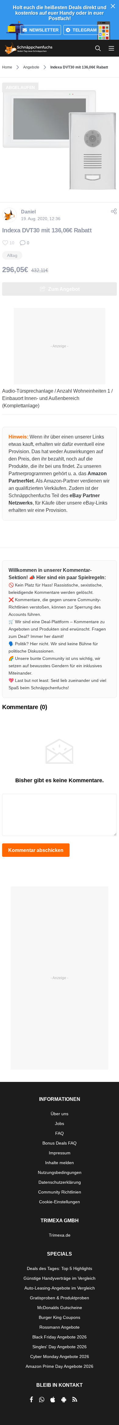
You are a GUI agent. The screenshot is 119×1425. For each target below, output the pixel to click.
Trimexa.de (59, 1235)
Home (7, 67)
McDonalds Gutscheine (59, 1307)
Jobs (59, 1123)
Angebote (31, 67)
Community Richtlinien (59, 1192)
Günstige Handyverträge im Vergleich (59, 1278)
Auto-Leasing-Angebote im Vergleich (59, 1288)
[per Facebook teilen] (31, 1400)
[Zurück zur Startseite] (28, 48)
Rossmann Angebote (59, 1327)
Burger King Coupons (59, 1317)
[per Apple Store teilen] (52, 1400)
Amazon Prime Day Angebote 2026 (59, 1366)
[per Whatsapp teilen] (41, 1400)
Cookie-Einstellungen (59, 1201)
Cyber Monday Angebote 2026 (59, 1356)
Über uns (59, 1113)
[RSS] (74, 1400)
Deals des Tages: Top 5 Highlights (59, 1268)
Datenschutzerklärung (59, 1182)
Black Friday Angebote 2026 (59, 1336)
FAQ (59, 1133)
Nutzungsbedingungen (59, 1172)
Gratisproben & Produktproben (59, 1297)
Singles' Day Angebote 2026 (59, 1346)
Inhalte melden (59, 1162)
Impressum (59, 1152)
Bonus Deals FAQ (59, 1143)
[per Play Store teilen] (63, 1400)
